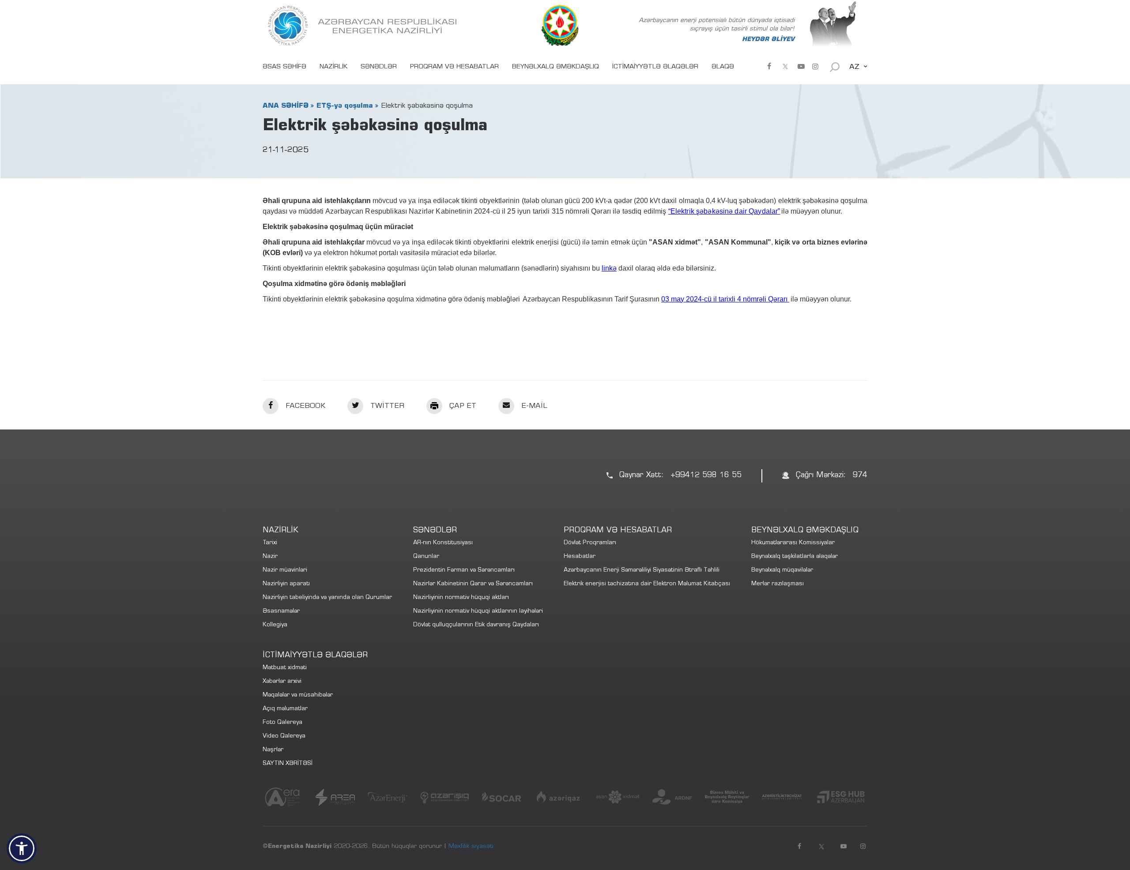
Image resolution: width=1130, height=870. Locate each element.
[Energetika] (364, 26)
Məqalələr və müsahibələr (298, 695)
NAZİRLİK (333, 67)
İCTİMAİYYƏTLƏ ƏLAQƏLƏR (655, 67)
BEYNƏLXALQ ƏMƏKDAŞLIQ (555, 67)
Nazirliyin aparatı (286, 584)
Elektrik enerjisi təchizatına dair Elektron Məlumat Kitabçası (647, 584)
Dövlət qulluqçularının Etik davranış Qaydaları (476, 625)
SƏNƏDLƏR (379, 67)
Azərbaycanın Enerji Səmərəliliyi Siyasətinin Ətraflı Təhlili (641, 570)
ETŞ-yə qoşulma (344, 105)
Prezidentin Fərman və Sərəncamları (464, 570)
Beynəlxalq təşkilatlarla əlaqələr (794, 557)
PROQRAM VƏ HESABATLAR (454, 67)
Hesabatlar (579, 557)
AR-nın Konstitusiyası (443, 543)
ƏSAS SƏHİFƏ (284, 67)
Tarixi (270, 543)
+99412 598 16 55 (706, 475)
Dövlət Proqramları (590, 543)
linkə (609, 268)
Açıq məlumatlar (285, 709)
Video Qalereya (284, 736)
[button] (21, 848)
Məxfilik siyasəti (470, 847)
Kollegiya (275, 625)
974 (860, 475)
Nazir (270, 557)
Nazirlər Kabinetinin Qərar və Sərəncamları (473, 584)
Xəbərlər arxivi (282, 682)
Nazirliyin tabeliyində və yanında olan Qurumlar (327, 598)
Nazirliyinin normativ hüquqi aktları (461, 598)
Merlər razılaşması (777, 584)
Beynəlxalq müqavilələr (782, 570)
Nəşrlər (273, 750)
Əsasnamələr (281, 611)
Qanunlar (426, 557)
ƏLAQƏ (723, 67)
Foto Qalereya (282, 723)
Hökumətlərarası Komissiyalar (793, 543)
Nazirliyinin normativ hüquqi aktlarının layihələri (478, 611)
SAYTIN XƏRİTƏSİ (288, 764)
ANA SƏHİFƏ (286, 105)
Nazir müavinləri (285, 570)
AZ (854, 67)
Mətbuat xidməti (285, 668)
